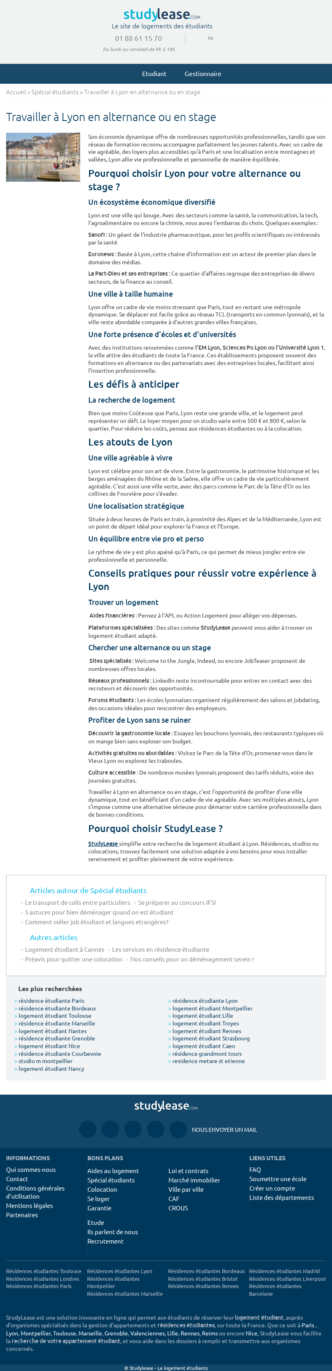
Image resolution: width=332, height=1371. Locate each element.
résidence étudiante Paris (49, 1000)
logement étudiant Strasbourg (209, 1038)
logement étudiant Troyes (203, 1023)
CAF (173, 1198)
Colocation (102, 1189)
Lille (172, 1333)
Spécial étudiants (55, 92)
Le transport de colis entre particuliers (77, 902)
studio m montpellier (43, 1060)
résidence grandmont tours (205, 1053)
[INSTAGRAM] (110, 1129)
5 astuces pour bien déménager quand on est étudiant (99, 912)
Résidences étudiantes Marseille (125, 1293)
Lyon (12, 1333)
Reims (210, 1333)
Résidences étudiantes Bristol (203, 1278)
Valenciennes (147, 1333)
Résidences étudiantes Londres (42, 1278)
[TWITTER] (155, 1129)
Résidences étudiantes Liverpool (287, 1278)
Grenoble (116, 1333)
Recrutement (105, 1241)
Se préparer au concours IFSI (177, 902)
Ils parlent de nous (112, 1231)
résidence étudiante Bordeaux (55, 1008)
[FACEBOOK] (87, 1129)
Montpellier (36, 1333)
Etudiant (154, 73)
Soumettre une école (277, 1178)
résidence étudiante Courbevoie (57, 1053)
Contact (17, 1178)
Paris (308, 1325)
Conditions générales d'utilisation (35, 1192)
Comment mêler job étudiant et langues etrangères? (96, 921)
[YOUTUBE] (133, 1129)
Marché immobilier (194, 1180)
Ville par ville (186, 1189)
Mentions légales (29, 1205)
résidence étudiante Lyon (203, 1000)
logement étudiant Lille (200, 1015)
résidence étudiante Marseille (54, 1023)
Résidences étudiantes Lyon (119, 1270)
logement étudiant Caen (201, 1045)
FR (204, 38)
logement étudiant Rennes (204, 1030)
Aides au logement (113, 1170)
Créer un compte (272, 1188)
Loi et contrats (188, 1170)
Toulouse (64, 1333)
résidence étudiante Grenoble (54, 1038)
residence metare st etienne (206, 1060)
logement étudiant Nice (47, 1045)
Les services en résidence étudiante (160, 949)
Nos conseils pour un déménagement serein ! (192, 959)
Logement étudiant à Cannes (64, 949)
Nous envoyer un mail (213, 1129)
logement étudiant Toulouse (53, 1015)
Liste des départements (281, 1197)
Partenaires (22, 1214)
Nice (252, 1333)
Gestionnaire (203, 73)
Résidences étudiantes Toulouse (43, 1270)
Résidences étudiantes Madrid (284, 1270)
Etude (95, 1222)
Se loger (98, 1198)
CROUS (178, 1208)
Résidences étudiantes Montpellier (113, 1282)
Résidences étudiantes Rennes (203, 1285)
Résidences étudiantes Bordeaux (206, 1270)
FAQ (255, 1169)
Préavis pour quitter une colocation (74, 959)
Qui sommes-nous (31, 1169)
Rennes (190, 1333)
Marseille (90, 1333)
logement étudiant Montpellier (210, 1008)
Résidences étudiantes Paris (39, 1285)
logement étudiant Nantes (50, 1030)
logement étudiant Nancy (49, 1068)
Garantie (99, 1208)
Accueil (16, 92)
